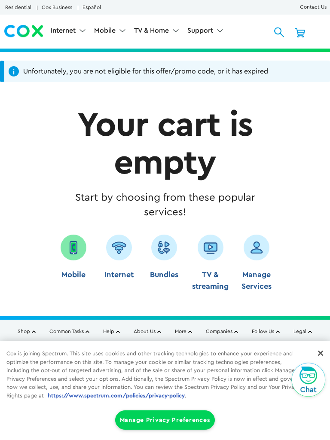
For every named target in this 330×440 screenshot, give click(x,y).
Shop (24, 331)
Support (201, 30)
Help (108, 331)
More (180, 331)
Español (91, 7)
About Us (145, 331)
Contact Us (313, 6)
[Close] (320, 353)
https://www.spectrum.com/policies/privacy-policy (116, 395)
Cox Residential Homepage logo (24, 31)
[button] (73, 266)
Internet (64, 30)
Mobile (105, 30)
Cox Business (57, 7)
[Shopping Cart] (300, 32)
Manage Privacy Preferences (165, 420)
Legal (299, 331)
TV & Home (152, 30)
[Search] (279, 32)
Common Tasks (66, 331)
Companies (219, 331)
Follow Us (263, 331)
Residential (18, 7)
